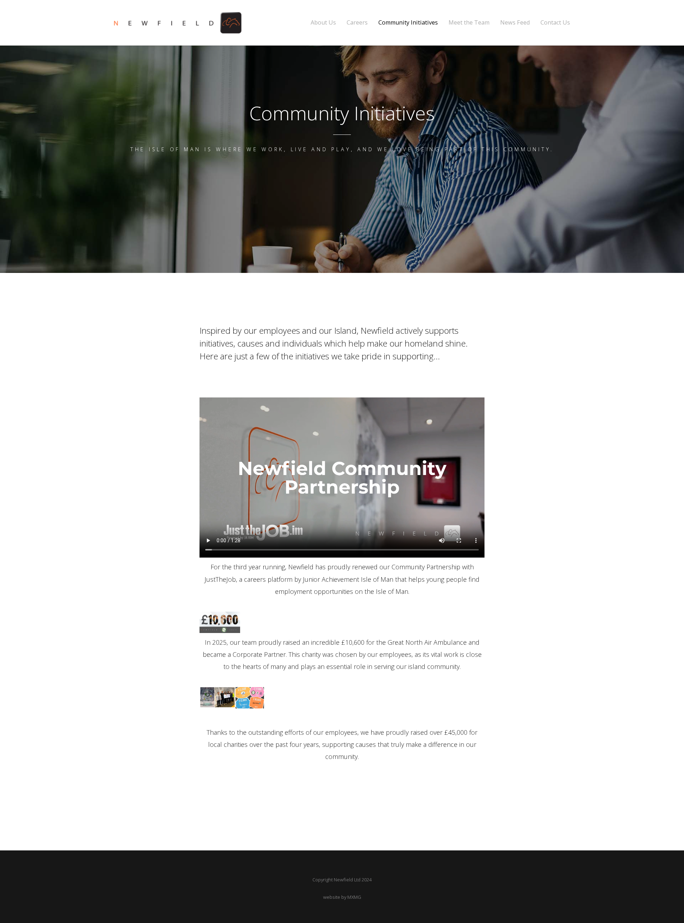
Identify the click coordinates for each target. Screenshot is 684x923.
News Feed (515, 22)
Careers (357, 22)
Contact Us (555, 22)
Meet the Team (469, 22)
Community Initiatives (408, 22)
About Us (323, 22)
